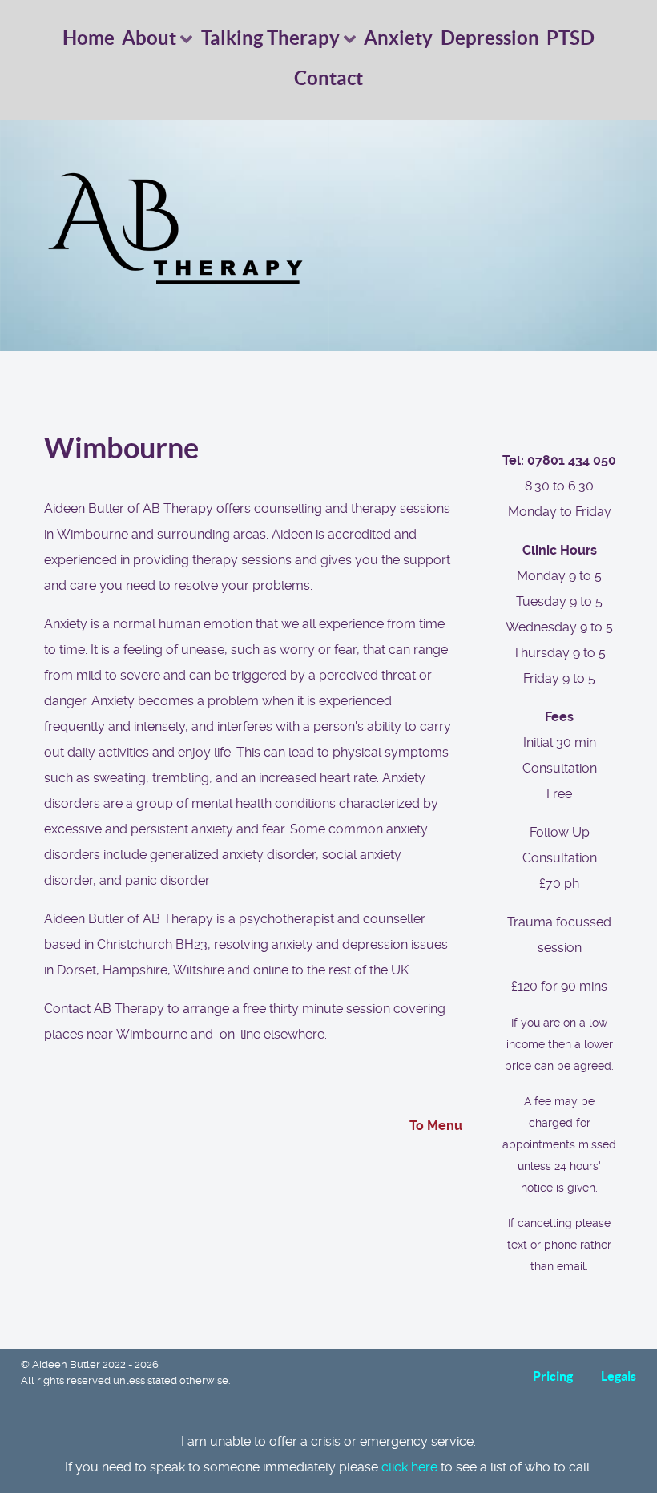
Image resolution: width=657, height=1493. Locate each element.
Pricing (553, 1376)
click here (409, 1467)
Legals (618, 1376)
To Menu (435, 1125)
